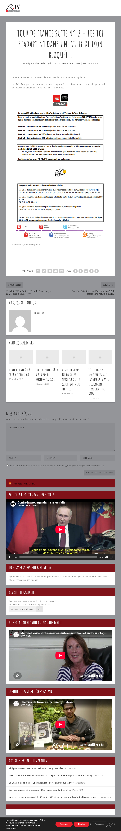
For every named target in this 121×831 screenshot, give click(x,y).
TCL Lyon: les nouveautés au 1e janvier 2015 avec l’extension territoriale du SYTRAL (99, 381)
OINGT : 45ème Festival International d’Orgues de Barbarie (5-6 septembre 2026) (50, 775)
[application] (60, 529)
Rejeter (81, 824)
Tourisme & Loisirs (71, 63)
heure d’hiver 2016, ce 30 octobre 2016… (20, 372)
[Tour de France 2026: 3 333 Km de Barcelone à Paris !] (47, 357)
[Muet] (106, 557)
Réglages (99, 824)
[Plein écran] (111, 557)
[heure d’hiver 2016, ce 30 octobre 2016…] (21, 357)
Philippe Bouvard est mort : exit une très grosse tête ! (36, 768)
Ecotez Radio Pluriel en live (23, 483)
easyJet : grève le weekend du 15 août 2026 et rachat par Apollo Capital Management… (54, 797)
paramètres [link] (11, 828)
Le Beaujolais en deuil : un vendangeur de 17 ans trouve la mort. (42, 782)
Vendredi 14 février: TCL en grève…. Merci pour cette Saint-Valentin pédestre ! (73, 379)
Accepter (64, 824)
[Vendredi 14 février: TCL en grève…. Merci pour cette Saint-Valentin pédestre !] (74, 357)
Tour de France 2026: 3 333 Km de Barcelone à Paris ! (47, 374)
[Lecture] (9, 557)
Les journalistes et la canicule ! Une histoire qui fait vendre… (40, 790)
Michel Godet (39, 63)
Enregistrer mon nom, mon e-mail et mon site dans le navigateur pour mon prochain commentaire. (57, 465)
